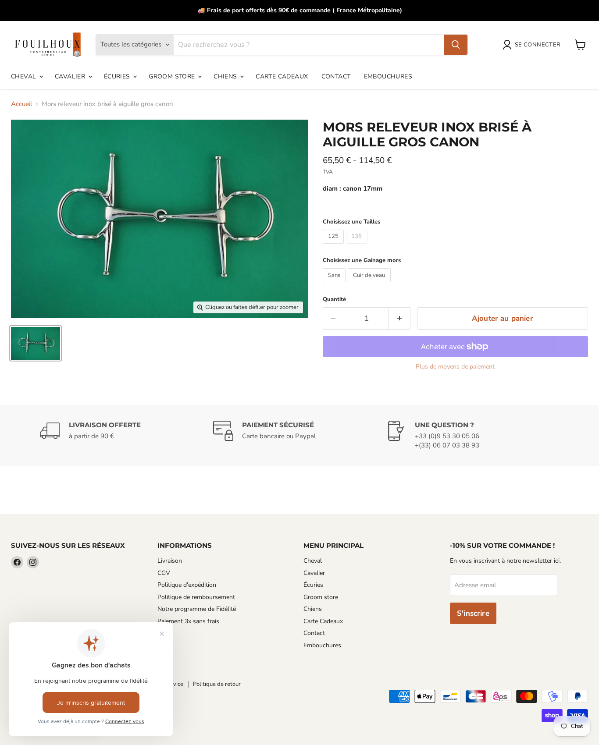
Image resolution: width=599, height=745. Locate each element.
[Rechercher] (455, 45)
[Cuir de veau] (370, 284)
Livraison (169, 561)
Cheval (24, 76)
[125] (334, 245)
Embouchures (388, 76)
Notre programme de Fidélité (196, 609)
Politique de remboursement (196, 597)
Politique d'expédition (186, 585)
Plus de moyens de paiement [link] (455, 366)
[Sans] (335, 284)
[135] (358, 245)
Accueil (21, 104)
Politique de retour (217, 684)
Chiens (226, 76)
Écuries (118, 76)
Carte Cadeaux (282, 76)
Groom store (173, 76)
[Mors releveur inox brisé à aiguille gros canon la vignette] (35, 343)
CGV (163, 573)
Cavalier (71, 76)
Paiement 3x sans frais (188, 621)
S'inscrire (473, 613)
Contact (336, 76)
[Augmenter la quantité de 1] (399, 318)
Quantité (334, 299)
